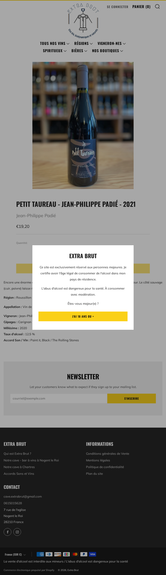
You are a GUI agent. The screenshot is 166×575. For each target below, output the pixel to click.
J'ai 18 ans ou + (83, 316)
